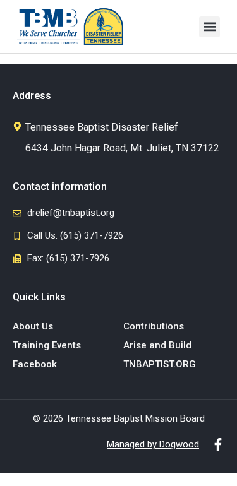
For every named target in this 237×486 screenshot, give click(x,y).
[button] (209, 26)
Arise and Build (157, 345)
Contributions (153, 326)
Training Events (47, 345)
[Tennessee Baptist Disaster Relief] (17, 126)
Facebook (35, 364)
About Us (33, 326)
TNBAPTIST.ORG (159, 364)
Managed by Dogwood (153, 444)
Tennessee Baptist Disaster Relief (101, 127)
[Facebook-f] (218, 444)
